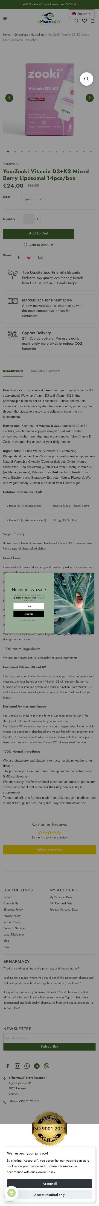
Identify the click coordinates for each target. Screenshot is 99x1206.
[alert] (49, 603)
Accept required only (49, 1194)
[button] (86, 79)
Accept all (50, 1183)
